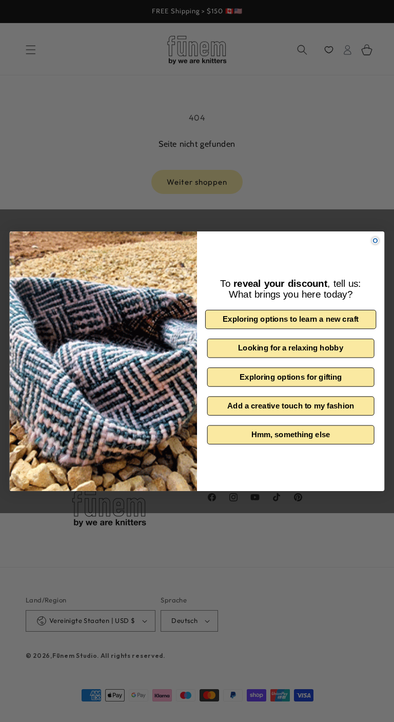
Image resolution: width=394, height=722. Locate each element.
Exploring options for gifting (291, 377)
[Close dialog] (375, 240)
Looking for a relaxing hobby (290, 348)
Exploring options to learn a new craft (291, 319)
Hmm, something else (290, 434)
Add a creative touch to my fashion (290, 405)
